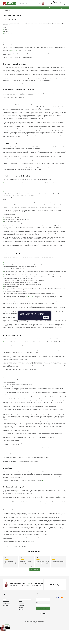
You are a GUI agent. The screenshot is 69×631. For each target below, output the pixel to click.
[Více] (63, 8)
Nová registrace (42, 611)
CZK (55, 2)
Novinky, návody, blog (6, 603)
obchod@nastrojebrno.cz (37, 583)
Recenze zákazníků (6, 601)
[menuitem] (6, 7)
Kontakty (4, 599)
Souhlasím (46, 317)
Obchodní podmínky (22, 597)
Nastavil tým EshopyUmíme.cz (34, 623)
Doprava (20, 601)
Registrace (55, 5)
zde (42, 314)
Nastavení (23, 316)
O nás (4, 597)
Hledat (39, 3)
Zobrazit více (34, 569)
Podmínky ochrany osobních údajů (25, 599)
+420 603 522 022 (48, 1)
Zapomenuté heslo (43, 613)
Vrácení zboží (21, 609)
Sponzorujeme (5, 605)
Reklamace (21, 607)
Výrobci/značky (21, 605)
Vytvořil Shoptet (35, 622)
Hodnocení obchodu (34, 551)
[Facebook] (58, 585)
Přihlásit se (43, 608)
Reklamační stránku (29, 296)
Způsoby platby (21, 603)
